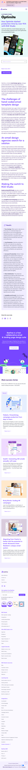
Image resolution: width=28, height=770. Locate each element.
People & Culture (4, 641)
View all (4, 393)
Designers (3, 634)
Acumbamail (3, 701)
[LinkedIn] (2, 586)
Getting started (4, 682)
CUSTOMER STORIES (6, 14)
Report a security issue (6, 655)
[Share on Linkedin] (5, 318)
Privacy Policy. (4, 598)
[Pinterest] (4, 586)
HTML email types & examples (7, 684)
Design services (4, 669)
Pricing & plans (14, 348)
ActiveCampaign (4, 703)
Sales (2, 643)
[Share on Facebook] (10, 318)
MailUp (2, 728)
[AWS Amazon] (15, 604)
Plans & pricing (6, 72)
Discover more (10, 5)
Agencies (3, 632)
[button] (26, 9)
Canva (2, 714)
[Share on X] (8, 318)
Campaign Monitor (5, 712)
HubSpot (3, 721)
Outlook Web (4, 732)
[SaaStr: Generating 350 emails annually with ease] (14, 447)
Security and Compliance (6, 653)
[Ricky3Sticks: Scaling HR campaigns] (14, 489)
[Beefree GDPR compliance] (9, 604)
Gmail (2, 719)
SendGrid (3, 742)
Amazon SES (4, 705)
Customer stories (4, 667)
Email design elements (6, 689)
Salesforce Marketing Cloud (7, 739)
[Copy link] (2, 318)
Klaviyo (2, 723)
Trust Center (4, 582)
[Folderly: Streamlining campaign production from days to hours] (14, 403)
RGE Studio (4, 612)
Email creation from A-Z (6, 680)
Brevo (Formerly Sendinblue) (7, 710)
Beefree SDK (4, 749)
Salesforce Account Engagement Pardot (9, 737)
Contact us (3, 577)
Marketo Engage (4, 730)
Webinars (3, 674)
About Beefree (4, 575)
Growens (23, 767)
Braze (2, 707)
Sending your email (5, 691)
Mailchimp (3, 726)
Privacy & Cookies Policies (13, 763)
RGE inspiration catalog (6, 614)
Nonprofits (3, 636)
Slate (2, 735)
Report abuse (4, 658)
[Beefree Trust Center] (4, 604)
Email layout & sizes (5, 687)
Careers (3, 579)
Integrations (3, 617)
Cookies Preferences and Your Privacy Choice (12, 765)
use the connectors (12, 195)
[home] (4, 9)
